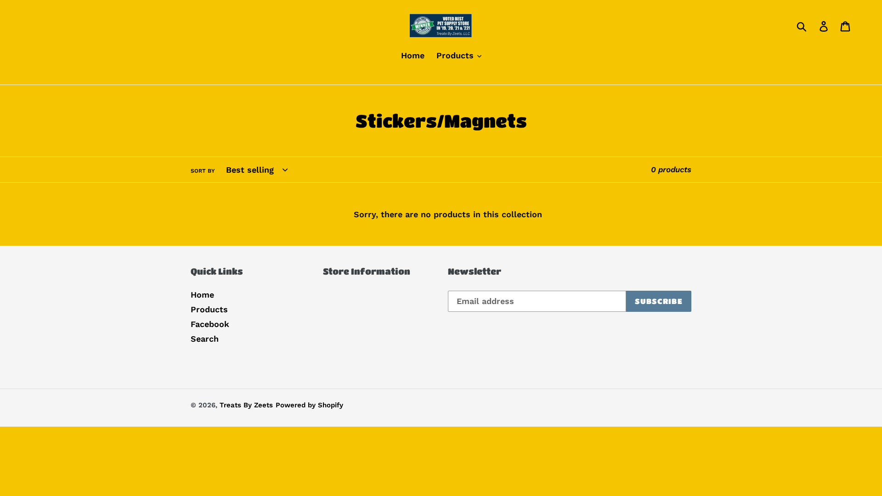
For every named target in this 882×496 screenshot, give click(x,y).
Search (205, 339)
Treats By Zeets (246, 405)
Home (202, 294)
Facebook (210, 324)
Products (209, 309)
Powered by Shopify (309, 405)
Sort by (203, 171)
